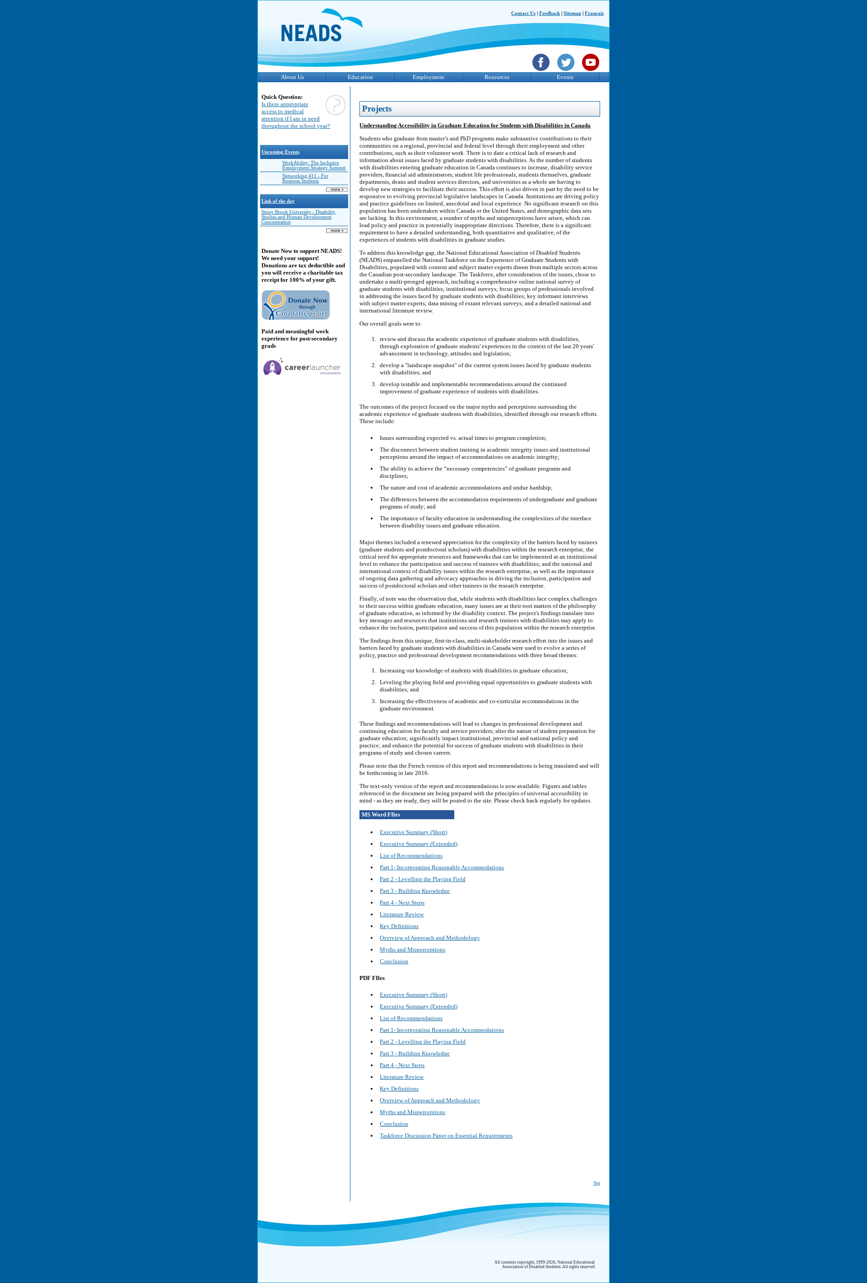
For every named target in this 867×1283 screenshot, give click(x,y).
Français (594, 13)
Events (565, 77)
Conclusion (394, 961)
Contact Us (523, 13)
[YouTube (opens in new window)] (592, 72)
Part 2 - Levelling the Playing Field (423, 879)
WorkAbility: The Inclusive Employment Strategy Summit (313, 165)
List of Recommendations (411, 855)
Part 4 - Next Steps (402, 902)
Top (596, 1182)
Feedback (549, 13)
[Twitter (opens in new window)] (567, 72)
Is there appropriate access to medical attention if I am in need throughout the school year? (295, 115)
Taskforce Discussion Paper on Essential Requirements (446, 1135)
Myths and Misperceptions (412, 949)
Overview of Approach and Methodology (430, 937)
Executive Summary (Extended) (418, 843)
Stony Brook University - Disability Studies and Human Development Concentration (298, 217)
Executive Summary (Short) (413, 832)
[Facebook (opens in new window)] (542, 72)
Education (360, 77)
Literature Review (402, 914)
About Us (292, 77)
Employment (428, 77)
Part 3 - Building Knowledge (415, 890)
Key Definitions (399, 926)
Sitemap (572, 13)
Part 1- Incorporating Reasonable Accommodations (442, 867)
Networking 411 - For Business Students (305, 178)
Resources (497, 77)
